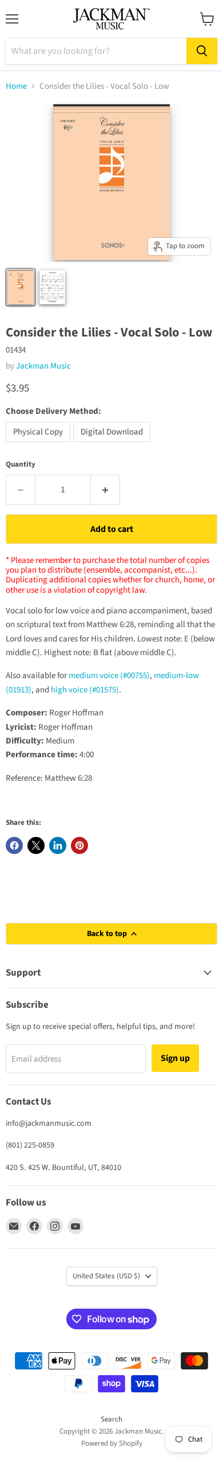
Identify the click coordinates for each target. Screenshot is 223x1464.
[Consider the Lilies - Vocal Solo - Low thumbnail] (52, 287)
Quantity (20, 464)
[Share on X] (36, 845)
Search (111, 1419)
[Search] (201, 51)
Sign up (175, 1058)
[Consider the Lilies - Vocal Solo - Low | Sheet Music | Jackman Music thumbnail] (20, 287)
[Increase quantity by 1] (105, 489)
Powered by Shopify (111, 1443)
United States (106, 1276)
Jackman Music (43, 366)
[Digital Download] (113, 445)
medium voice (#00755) (109, 676)
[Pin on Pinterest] (79, 845)
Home (16, 86)
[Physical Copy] (39, 445)
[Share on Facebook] (14, 845)
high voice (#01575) (85, 690)
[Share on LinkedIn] (57, 845)
